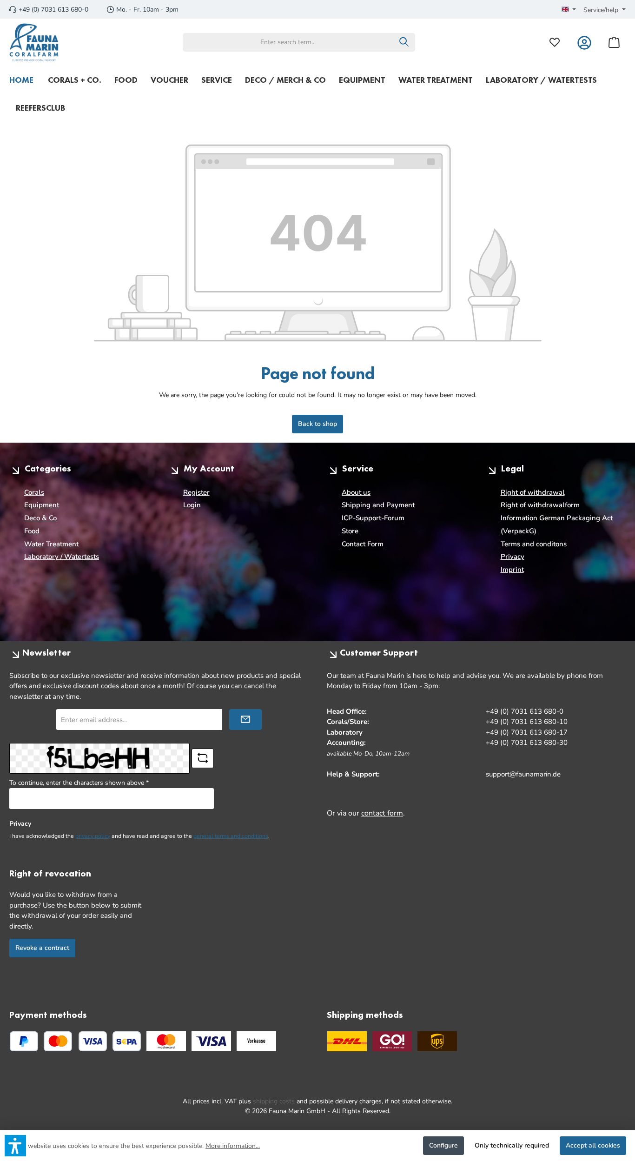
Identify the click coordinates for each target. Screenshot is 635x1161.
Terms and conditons (534, 544)
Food (32, 531)
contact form (382, 813)
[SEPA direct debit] (126, 1041)
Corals (34, 492)
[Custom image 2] (211, 1041)
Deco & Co (40, 518)
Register (196, 492)
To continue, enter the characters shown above (79, 782)
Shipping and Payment (378, 505)
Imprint (512, 569)
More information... (232, 1145)
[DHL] (347, 1041)
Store (350, 531)
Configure (443, 1145)
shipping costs (274, 1101)
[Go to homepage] (34, 42)
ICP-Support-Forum (373, 518)
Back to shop (317, 423)
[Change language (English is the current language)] (569, 10)
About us (356, 492)
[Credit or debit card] (75, 1041)
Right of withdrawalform (540, 505)
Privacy (512, 556)
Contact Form (363, 544)
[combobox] (288, 42)
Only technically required (512, 1145)
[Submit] (245, 719)
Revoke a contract (42, 947)
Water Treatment (51, 544)
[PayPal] (24, 1041)
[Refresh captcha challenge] (203, 758)
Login (192, 505)
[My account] (584, 42)
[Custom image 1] (166, 1041)
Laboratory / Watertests (61, 556)
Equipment (41, 505)
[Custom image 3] (256, 1041)
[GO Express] (392, 1041)
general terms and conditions (230, 836)
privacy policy (92, 836)
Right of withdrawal (533, 492)
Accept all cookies (593, 1145)
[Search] (404, 42)
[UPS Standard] (437, 1041)
